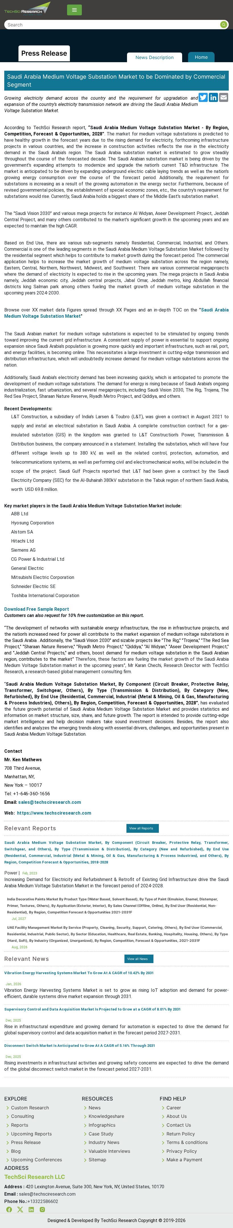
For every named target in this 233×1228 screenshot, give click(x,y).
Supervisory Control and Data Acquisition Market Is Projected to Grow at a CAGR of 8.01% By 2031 (92, 1009)
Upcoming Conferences (36, 1159)
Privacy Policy (182, 1151)
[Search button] (223, 24)
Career (174, 1107)
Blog (16, 1151)
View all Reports (141, 828)
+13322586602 (42, 1201)
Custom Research (30, 1107)
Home (201, 57)
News (95, 1107)
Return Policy (181, 1134)
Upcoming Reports (31, 1134)
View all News (137, 959)
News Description (155, 57)
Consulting (22, 1116)
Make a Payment (184, 1159)
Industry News (104, 1142)
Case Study (101, 1134)
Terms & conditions (187, 1142)
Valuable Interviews (109, 1151)
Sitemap (97, 1159)
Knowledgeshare (106, 1116)
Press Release (26, 1142)
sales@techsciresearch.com (47, 1194)
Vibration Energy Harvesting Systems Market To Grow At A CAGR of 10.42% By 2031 (79, 973)
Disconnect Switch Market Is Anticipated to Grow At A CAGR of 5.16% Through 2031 (79, 1045)
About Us (177, 1116)
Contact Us (179, 1125)
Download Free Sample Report (36, 609)
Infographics (102, 1125)
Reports (19, 1125)
